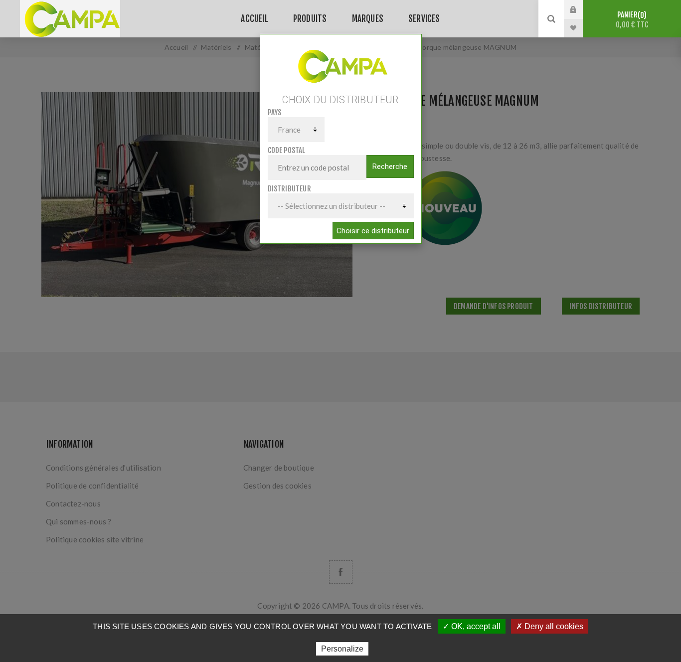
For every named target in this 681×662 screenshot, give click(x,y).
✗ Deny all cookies (549, 626)
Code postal (287, 150)
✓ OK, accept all (472, 626)
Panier (632, 19)
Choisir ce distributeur (373, 230)
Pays (275, 112)
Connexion (581, 9)
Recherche (389, 166)
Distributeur (289, 188)
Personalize (342, 649)
